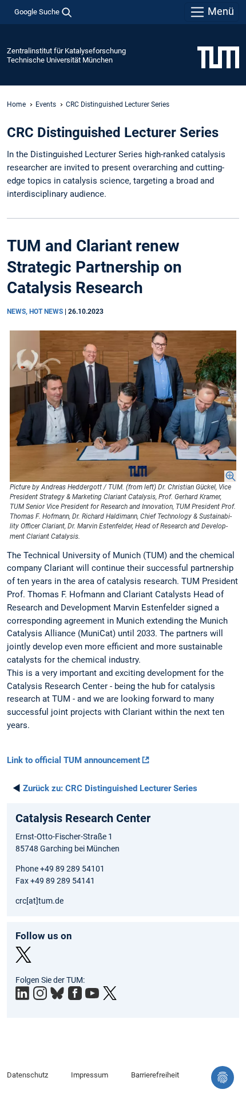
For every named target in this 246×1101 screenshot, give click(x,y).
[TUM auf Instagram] (40, 993)
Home (16, 104)
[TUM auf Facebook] (75, 993)
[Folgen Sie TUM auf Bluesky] (57, 994)
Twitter (23, 955)
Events (45, 104)
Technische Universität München (60, 60)
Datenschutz (27, 1075)
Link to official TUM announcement (73, 760)
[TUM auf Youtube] (92, 993)
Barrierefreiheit (155, 1075)
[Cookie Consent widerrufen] (222, 1077)
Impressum (89, 1075)
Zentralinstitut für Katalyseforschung (66, 50)
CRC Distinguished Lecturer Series (110, 788)
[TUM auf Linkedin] (22, 993)
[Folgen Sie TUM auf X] (110, 993)
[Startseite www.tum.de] (218, 57)
